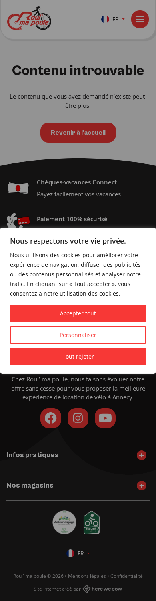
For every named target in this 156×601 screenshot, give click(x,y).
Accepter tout (78, 313)
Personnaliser (78, 335)
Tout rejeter (78, 356)
